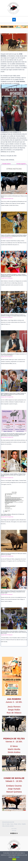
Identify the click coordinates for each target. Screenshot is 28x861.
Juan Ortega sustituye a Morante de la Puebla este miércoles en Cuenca (12, 515)
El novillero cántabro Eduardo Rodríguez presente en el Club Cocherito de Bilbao (14, 354)
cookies (18, 857)
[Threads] (13, 833)
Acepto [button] (14, 859)
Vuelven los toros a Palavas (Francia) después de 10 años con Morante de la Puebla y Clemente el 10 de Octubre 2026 (13, 591)
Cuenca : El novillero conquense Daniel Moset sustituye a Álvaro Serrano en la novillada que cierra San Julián (14, 236)
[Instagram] (15, 833)
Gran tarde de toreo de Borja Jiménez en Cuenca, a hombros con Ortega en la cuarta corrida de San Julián (13, 315)
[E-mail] (17, 833)
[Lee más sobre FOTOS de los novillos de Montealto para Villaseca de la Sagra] (14, 183)
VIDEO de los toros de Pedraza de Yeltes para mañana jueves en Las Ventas (13, 554)
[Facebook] (11, 833)
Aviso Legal (14, 830)
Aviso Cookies (14, 828)
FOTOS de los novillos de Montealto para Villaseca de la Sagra (14, 196)
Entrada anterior (6, 163)
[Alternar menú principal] (14, 19)
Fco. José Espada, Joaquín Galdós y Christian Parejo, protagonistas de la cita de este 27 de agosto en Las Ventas (13, 475)
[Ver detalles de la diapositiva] (14, 724)
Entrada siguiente (22, 163)
